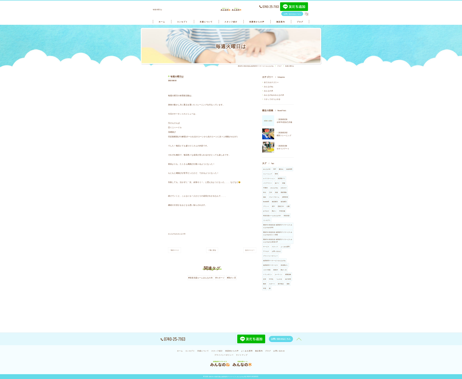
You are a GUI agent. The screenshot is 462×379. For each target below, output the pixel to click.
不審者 (265, 188)
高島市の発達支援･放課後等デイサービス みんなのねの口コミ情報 (277, 233)
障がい (274, 211)
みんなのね (268, 86)
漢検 (288, 284)
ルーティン (278, 274)
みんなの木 (268, 90)
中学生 (271, 279)
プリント (266, 206)
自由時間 (289, 169)
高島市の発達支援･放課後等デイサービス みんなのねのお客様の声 (277, 240)
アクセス (266, 251)
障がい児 (284, 270)
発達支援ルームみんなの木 (272, 215)
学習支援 (282, 211)
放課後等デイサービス (270, 265)
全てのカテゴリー (271, 82)
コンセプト (266, 220)
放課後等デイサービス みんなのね (274, 260)
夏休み (281, 169)
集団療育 (275, 201)
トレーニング (267, 174)
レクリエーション (269, 178)
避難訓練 (288, 274)
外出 (264, 192)
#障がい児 (231, 277)
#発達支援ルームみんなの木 (200, 277)
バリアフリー (267, 183)
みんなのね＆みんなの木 (177, 233)
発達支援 (287, 215)
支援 (276, 192)
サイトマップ (242, 355)
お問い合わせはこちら (292, 14)
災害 (264, 279)
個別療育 (284, 201)
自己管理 (288, 279)
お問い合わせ (276, 251)
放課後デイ (281, 178)
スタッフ (275, 246)
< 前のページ (174, 250)
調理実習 (285, 197)
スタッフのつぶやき (272, 99)
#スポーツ (219, 277)
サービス (266, 246)
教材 (264, 284)
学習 (264, 288)
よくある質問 (285, 246)
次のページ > (249, 250)
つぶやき (279, 279)
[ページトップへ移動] (299, 339)
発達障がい (284, 265)
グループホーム (274, 197)
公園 (288, 206)
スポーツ (272, 284)
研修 (283, 183)
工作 (270, 192)
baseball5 (266, 201)
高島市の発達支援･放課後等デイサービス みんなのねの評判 (277, 226)
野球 (276, 174)
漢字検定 (281, 284)
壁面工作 (281, 206)
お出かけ (284, 188)
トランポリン (267, 274)
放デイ (277, 183)
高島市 (275, 270)
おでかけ (266, 211)
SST (274, 169)
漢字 (273, 206)
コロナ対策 (266, 270)
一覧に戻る (212, 250)
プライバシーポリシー (270, 256)
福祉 (264, 197)
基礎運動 (284, 192)
